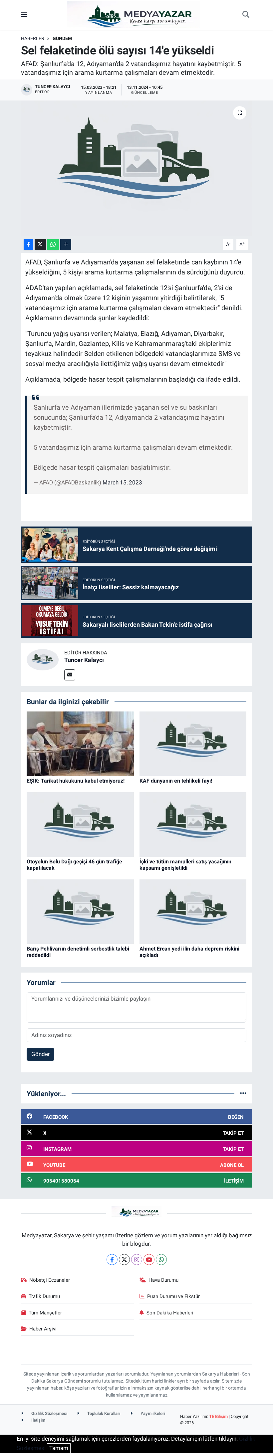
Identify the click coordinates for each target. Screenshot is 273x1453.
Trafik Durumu (44, 1296)
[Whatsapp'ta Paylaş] (53, 244)
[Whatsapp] (161, 1259)
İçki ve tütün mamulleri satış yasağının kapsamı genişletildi (185, 864)
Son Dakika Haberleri (169, 1313)
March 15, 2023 (122, 482)
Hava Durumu (163, 1280)
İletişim (37, 1420)
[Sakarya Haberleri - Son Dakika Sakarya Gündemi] (133, 14)
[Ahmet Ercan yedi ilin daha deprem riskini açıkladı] (193, 911)
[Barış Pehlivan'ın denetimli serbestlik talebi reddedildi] (80, 911)
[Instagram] (136, 1259)
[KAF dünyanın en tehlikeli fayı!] (193, 743)
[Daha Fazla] (65, 244)
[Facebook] (112, 1259)
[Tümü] (243, 1093)
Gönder (40, 1054)
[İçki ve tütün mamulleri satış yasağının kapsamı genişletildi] (193, 824)
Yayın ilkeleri (152, 1413)
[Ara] (245, 15)
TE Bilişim (218, 1416)
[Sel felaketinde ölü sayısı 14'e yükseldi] (136, 168)
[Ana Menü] (24, 14)
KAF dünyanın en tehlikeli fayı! (175, 781)
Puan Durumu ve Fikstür (173, 1296)
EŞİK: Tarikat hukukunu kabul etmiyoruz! (76, 781)
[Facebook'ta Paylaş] (28, 244)
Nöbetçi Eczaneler (49, 1280)
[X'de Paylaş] (40, 244)
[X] (124, 1259)
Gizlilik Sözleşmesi (48, 1413)
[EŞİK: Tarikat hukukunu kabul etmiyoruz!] (80, 743)
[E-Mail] (69, 674)
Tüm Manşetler (45, 1313)
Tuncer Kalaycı (84, 659)
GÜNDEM (62, 38)
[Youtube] (148, 1259)
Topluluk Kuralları (103, 1413)
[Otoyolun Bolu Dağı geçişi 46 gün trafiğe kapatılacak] (80, 824)
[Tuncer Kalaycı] (43, 659)
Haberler (32, 38)
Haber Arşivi (43, 1329)
